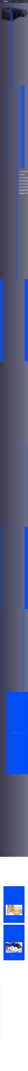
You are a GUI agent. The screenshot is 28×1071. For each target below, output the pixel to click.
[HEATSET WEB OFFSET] (10, 986)
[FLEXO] (4, 1033)
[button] (17, 1)
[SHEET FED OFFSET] (9, 1002)
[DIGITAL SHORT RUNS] (9, 1017)
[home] (6, 1)
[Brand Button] (8, 1053)
